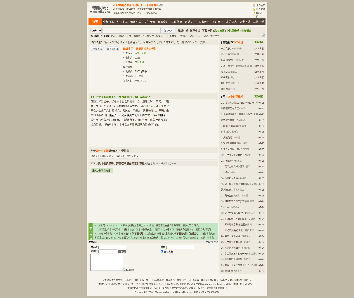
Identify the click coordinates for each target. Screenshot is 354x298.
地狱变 (224, 83)
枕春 (227, 207)
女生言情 (149, 21)
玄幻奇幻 (163, 21)
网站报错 (97, 49)
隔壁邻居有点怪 (231, 108)
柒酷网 (197, 292)
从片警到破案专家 (233, 242)
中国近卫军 (230, 190)
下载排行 (207, 30)
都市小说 (135, 21)
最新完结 (153, 5)
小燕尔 (226, 131)
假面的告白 (226, 60)
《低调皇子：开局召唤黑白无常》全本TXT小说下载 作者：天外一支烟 (165, 42)
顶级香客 (229, 161)
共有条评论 (212, 242)
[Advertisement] (153, 199)
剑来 (113, 36)
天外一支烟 (140, 53)
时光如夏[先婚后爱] (234, 230)
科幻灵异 (217, 21)
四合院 (137, 36)
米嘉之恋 (225, 66)
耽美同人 (231, 21)
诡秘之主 (160, 36)
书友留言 (246, 30)
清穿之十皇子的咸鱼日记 (237, 265)
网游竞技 (190, 21)
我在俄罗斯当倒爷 (233, 259)
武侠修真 (176, 21)
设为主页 (260, 5)
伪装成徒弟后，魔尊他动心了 (237, 114)
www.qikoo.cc (166, 292)
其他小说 (258, 21)
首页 (106, 42)
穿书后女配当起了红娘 (236, 213)
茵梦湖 (224, 89)
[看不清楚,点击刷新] (122, 251)
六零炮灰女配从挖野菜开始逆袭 (238, 103)
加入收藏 (260, 9)
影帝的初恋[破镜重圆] (235, 224)
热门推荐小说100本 (139, 5)
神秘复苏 (183, 36)
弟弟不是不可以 (232, 236)
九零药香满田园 (232, 248)
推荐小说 (195, 30)
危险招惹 (229, 271)
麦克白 (224, 72)
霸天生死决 (230, 195)
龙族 (129, 36)
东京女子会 (226, 48)
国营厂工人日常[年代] (235, 201)
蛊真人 (121, 36)
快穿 (206, 36)
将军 (227, 172)
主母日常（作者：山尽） (237, 219)
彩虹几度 (225, 54)
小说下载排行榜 (121, 5)
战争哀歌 (225, 77)
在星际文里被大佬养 (234, 155)
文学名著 (245, 21)
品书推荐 (219, 30)
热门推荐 (122, 21)
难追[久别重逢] (230, 126)
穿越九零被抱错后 (232, 143)
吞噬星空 (214, 36)
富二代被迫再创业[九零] (236, 184)
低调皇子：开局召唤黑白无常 (105, 156)
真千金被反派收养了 (234, 166)
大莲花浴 (227, 137)
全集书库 (108, 21)
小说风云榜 (232, 30)
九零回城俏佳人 (231, 120)
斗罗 (199, 36)
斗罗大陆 (171, 36)
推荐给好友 (112, 49)
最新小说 (183, 30)
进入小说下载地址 (101, 170)
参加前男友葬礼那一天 (236, 253)
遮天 (192, 36)
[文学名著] (259, 48)
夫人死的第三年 (231, 149)
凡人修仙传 (148, 36)
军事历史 (204, 21)
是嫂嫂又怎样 (231, 178)
